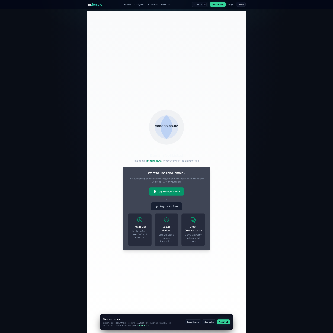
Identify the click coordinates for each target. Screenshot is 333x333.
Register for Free (168, 206)
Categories (139, 4)
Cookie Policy (143, 325)
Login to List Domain (169, 191)
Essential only (193, 322)
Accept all (223, 322)
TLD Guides (153, 4)
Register (241, 4)
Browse (127, 4)
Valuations (165, 4)
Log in (230, 4)
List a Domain (218, 4)
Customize (209, 322)
